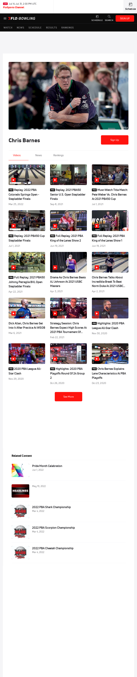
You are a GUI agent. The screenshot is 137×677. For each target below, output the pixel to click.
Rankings (58, 155)
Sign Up (114, 140)
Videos (17, 155)
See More (68, 396)
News (38, 155)
